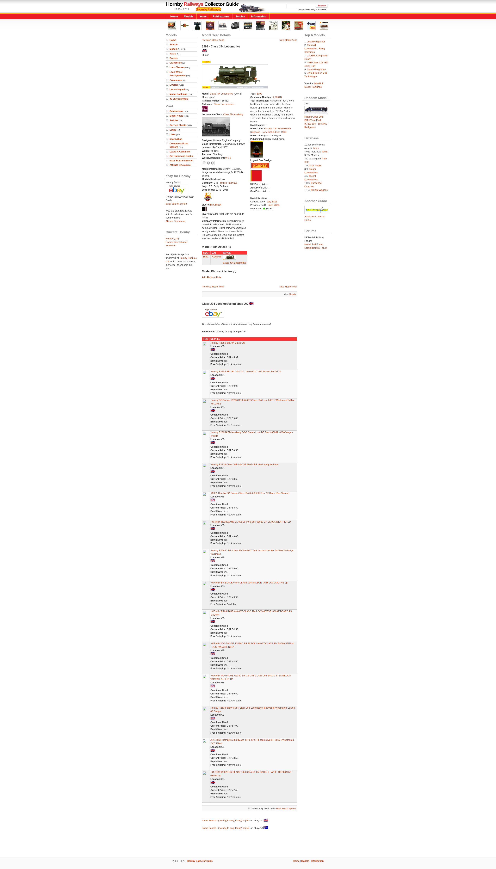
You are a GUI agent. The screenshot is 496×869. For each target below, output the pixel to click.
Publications (221, 16)
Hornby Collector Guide (200, 861)
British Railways (228, 183)
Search (173, 44)
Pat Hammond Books (181, 156)
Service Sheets (178, 125)
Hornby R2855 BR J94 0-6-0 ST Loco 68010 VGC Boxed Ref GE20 (245, 371)
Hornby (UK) (172, 238)
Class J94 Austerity (233, 114)
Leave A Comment (180, 151)
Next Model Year (288, 40)
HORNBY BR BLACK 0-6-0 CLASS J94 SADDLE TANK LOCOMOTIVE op (249, 582)
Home (174, 16)
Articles (174, 120)
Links (173, 134)
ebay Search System (181, 160)
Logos (173, 129)
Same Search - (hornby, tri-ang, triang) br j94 (225, 820)
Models (189, 16)
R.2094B (277, 97)
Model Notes (176, 115)
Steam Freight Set (316, 69)
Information (258, 16)
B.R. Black (215, 204)
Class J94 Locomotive (221, 93)
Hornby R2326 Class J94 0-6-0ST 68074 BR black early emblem (244, 464)
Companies (176, 80)
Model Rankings (178, 94)
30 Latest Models (179, 98)
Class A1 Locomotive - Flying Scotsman (314, 48)
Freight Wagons (319, 190)
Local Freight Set (316, 41)
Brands (174, 58)
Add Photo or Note (211, 277)
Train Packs (315, 165)
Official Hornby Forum (315, 248)
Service (240, 16)
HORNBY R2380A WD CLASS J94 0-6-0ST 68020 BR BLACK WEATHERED (250, 522)
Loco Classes (177, 67)
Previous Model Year (213, 40)
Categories (176, 62)
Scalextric (171, 245)
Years (203, 16)
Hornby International (176, 242)
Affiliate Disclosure (180, 165)
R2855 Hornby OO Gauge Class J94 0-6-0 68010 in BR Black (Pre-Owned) (249, 493)
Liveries (174, 84)
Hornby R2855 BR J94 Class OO (227, 343)
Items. (325, 151)
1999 (259, 93)
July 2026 (272, 201)
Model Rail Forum (313, 244)
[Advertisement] (248, 844)
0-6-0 (228, 158)
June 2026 (273, 205)
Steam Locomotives (224, 104)
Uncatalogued (177, 89)
